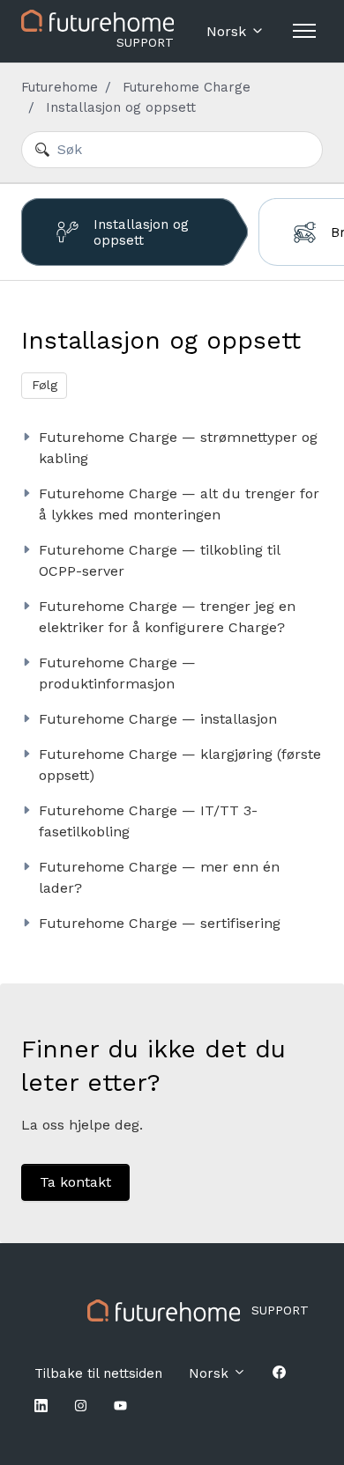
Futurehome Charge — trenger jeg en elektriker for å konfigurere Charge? (167, 617)
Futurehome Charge (187, 87)
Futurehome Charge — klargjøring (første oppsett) (180, 765)
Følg (44, 385)
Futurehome (59, 87)
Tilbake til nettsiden (98, 1373)
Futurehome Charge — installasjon (158, 718)
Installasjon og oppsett (121, 107)
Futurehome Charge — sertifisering (159, 923)
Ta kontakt (75, 1182)
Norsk (228, 31)
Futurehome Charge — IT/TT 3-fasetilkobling (148, 821)
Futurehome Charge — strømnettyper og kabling (178, 448)
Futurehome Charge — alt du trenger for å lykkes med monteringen (179, 504)
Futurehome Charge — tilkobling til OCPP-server (159, 560)
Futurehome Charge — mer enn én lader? (159, 877)
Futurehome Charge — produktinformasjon (117, 673)
